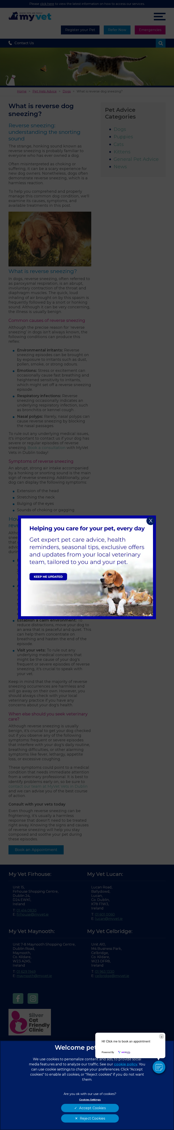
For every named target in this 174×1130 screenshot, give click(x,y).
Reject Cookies (92, 1118)
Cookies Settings (90, 1099)
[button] (159, 1067)
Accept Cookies (92, 1108)
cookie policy (125, 1064)
